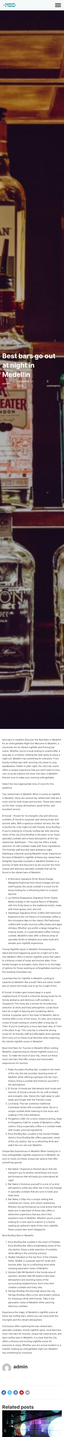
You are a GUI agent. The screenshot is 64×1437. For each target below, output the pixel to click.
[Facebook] (3, 1392)
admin (20, 1367)
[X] (9, 1392)
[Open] (58, 5)
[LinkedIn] (15, 1392)
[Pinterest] (21, 1392)
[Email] (27, 1392)
